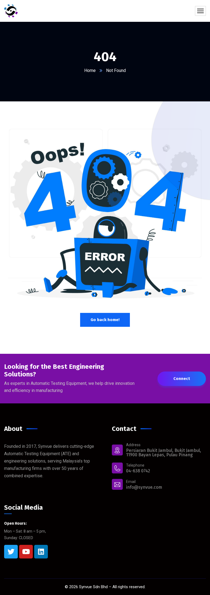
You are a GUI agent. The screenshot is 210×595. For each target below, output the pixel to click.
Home (90, 70)
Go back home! (105, 319)
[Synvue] (11, 11)
